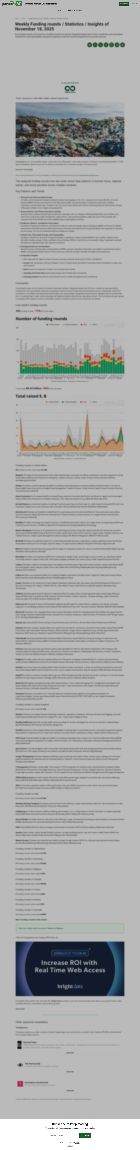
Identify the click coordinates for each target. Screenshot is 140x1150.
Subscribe (85, 1135)
